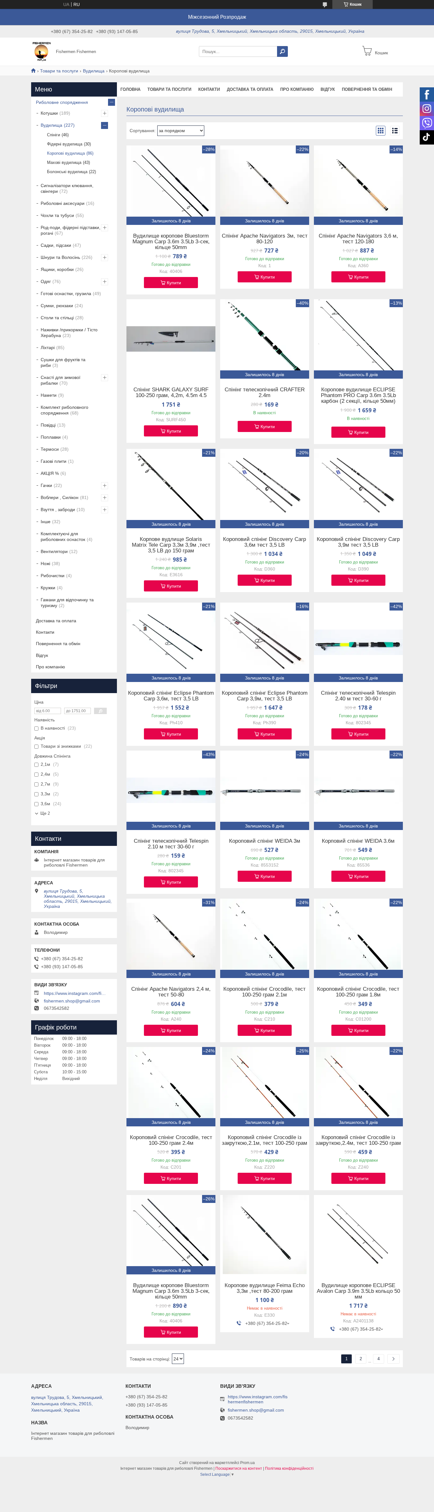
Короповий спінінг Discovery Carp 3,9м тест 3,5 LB (358, 542)
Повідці (48, 425)
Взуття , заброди (58, 509)
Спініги (53, 134)
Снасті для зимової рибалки (60, 380)
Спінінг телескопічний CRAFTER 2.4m (265, 392)
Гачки (46, 485)
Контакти (209, 89)
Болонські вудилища (67, 171)
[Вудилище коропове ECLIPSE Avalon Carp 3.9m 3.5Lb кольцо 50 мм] (358, 1234)
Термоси (50, 449)
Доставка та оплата (250, 89)
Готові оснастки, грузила (66, 293)
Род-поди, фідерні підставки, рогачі (70, 230)
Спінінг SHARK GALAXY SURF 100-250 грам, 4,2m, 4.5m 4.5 (170, 392)
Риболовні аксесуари (63, 203)
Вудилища (94, 70)
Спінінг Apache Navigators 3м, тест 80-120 (265, 239)
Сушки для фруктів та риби (63, 362)
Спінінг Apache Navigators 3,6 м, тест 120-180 (358, 239)
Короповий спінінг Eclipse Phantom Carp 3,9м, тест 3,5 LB (265, 696)
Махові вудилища (64, 162)
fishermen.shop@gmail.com (72, 1000)
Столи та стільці (57, 317)
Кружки (48, 587)
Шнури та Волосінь (60, 257)
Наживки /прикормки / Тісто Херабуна (69, 332)
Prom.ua (247, 1463)
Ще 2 (45, 813)
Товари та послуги (59, 70)
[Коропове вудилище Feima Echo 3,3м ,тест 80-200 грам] (264, 1234)
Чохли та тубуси (57, 215)
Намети (49, 395)
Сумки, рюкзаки (57, 305)
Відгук (328, 89)
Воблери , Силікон (59, 497)
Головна (130, 89)
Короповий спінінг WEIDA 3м (264, 841)
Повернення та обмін (367, 89)
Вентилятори (54, 551)
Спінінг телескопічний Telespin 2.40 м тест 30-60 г (358, 696)
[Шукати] (282, 51)
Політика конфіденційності (289, 1468)
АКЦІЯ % (50, 473)
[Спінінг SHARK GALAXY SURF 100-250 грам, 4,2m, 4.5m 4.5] (170, 339)
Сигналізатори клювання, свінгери (67, 188)
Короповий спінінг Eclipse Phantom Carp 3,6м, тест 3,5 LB (171, 696)
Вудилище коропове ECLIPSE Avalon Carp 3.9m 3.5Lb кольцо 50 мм (358, 1291)
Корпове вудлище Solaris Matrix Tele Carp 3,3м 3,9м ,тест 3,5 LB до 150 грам (171, 545)
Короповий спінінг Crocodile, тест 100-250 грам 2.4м (171, 1140)
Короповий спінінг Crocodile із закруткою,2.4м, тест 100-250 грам (358, 1140)
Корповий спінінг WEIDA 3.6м (358, 841)
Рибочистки (52, 575)
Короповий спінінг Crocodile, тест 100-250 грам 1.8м (358, 992)
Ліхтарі (48, 347)
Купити (174, 282)
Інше (46, 521)
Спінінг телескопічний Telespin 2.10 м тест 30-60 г (171, 844)
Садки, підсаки (56, 245)
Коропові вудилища (66, 153)
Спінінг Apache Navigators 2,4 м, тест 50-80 (171, 992)
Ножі (45, 563)
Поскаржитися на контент (238, 1468)
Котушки (49, 113)
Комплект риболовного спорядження (64, 410)
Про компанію (297, 89)
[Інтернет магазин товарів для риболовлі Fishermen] (41, 51)
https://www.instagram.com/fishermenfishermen (75, 993)
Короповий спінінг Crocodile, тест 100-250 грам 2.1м (264, 992)
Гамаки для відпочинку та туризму (67, 602)
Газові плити (53, 461)
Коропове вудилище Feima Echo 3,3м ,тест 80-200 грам (265, 1288)
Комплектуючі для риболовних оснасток (63, 536)
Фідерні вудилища (64, 144)
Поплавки (51, 437)
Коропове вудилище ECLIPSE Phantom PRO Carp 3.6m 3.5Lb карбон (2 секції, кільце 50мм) (358, 395)
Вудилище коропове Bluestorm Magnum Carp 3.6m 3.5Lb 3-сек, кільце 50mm (171, 241)
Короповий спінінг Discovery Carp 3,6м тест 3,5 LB (264, 542)
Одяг (46, 281)
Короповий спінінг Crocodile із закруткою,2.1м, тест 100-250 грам (264, 1140)
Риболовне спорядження (62, 102)
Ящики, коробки (57, 269)
